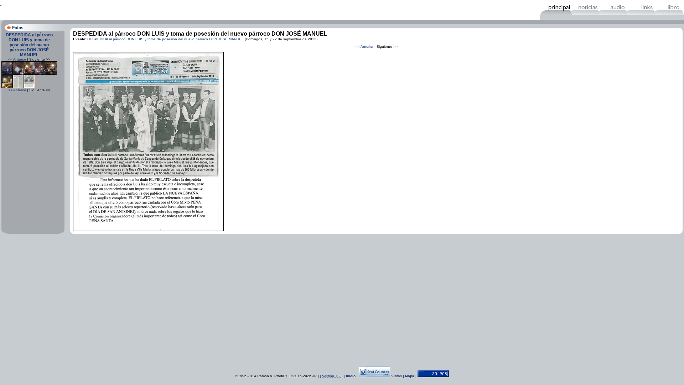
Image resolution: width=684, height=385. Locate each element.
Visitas (396, 376)
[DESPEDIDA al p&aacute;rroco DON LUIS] (7, 73)
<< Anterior (17, 59)
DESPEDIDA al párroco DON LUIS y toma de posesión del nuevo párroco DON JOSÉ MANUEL (29, 44)
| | (333, 376)
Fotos (18, 27)
